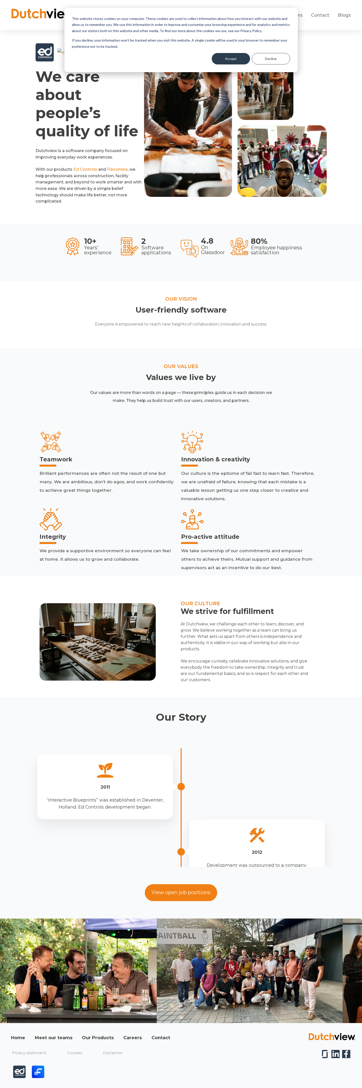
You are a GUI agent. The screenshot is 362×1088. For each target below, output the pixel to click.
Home (18, 1037)
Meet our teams (53, 1037)
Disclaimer (113, 1052)
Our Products (98, 1037)
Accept (231, 58)
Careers (132, 1037)
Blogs (344, 15)
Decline (271, 58)
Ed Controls (85, 169)
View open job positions (181, 892)
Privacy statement (29, 1052)
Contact (320, 15)
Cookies (74, 1052)
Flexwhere (117, 169)
